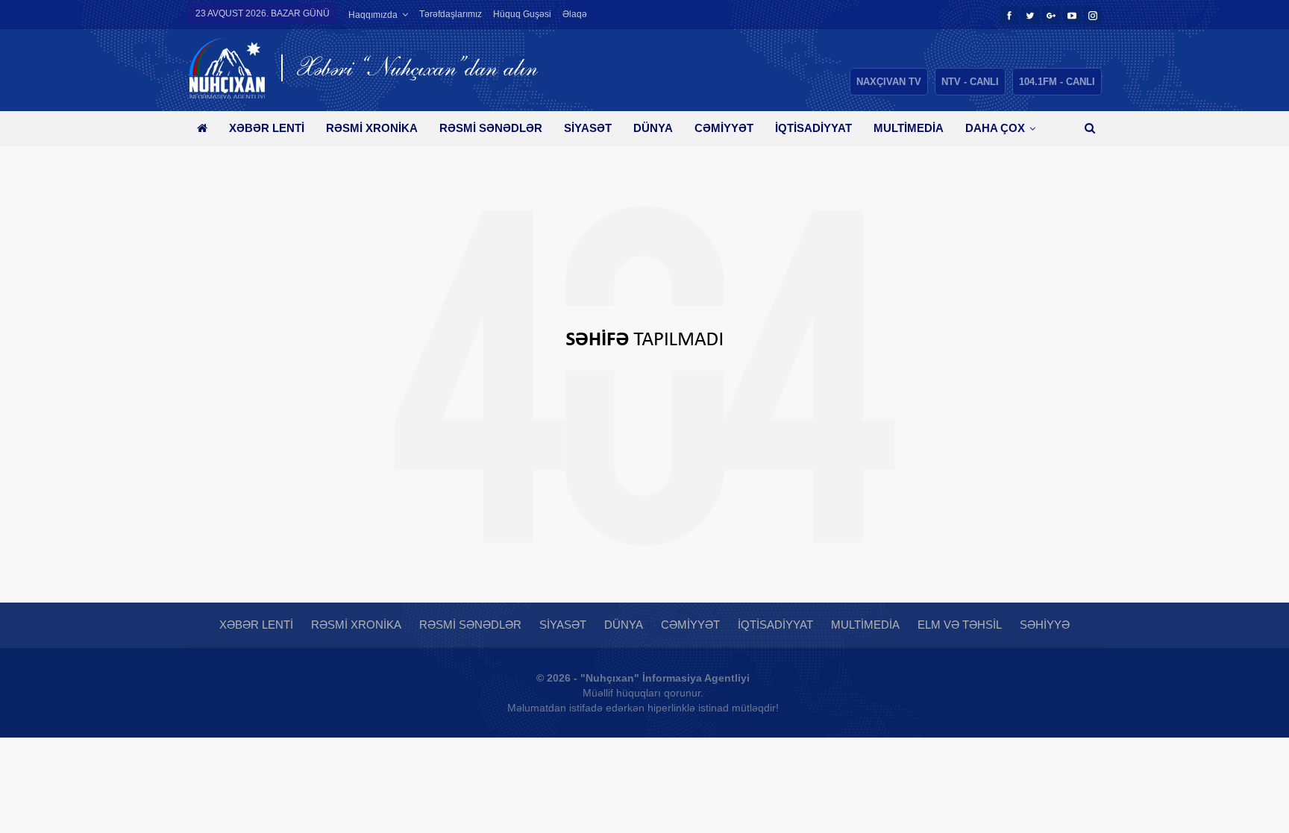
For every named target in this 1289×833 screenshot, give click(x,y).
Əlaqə (574, 14)
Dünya (653, 128)
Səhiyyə (1045, 624)
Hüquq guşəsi (522, 14)
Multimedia (909, 128)
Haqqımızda (373, 15)
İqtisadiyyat (813, 128)
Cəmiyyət (723, 128)
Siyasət (588, 128)
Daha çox (995, 128)
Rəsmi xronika (372, 128)
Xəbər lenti (266, 128)
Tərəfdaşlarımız (450, 14)
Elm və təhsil (960, 624)
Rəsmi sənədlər (490, 128)
